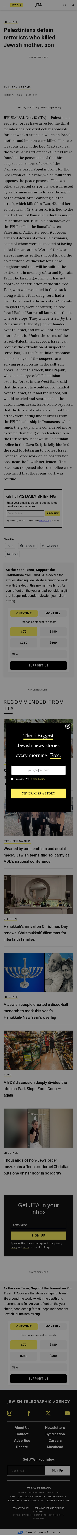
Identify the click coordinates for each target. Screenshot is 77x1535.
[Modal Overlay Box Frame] (38, 767)
